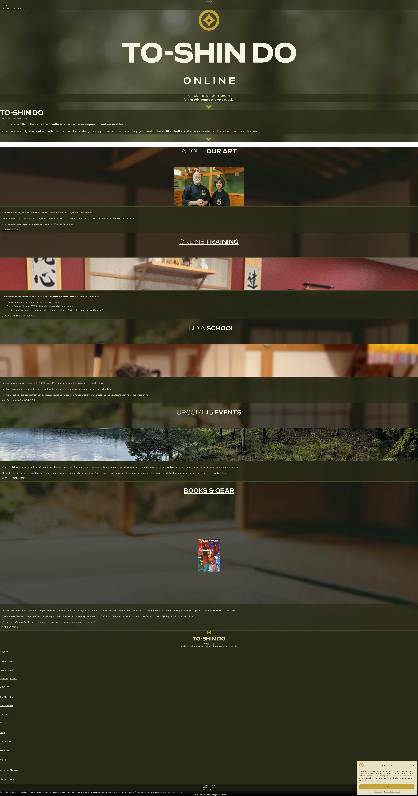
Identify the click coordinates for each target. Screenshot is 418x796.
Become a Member (9, 770)
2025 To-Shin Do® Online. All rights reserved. (209, 795)
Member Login (7, 779)
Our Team (4, 714)
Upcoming (209, 412)
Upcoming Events (8, 678)
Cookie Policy (209, 790)
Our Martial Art (7, 697)
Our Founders (6, 705)
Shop (2, 732)
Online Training (7, 661)
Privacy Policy (209, 785)
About (209, 151)
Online (209, 242)
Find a (209, 328)
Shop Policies (6, 750)
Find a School (6, 670)
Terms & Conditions (209, 787)
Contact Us (5, 741)
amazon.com (177, 792)
